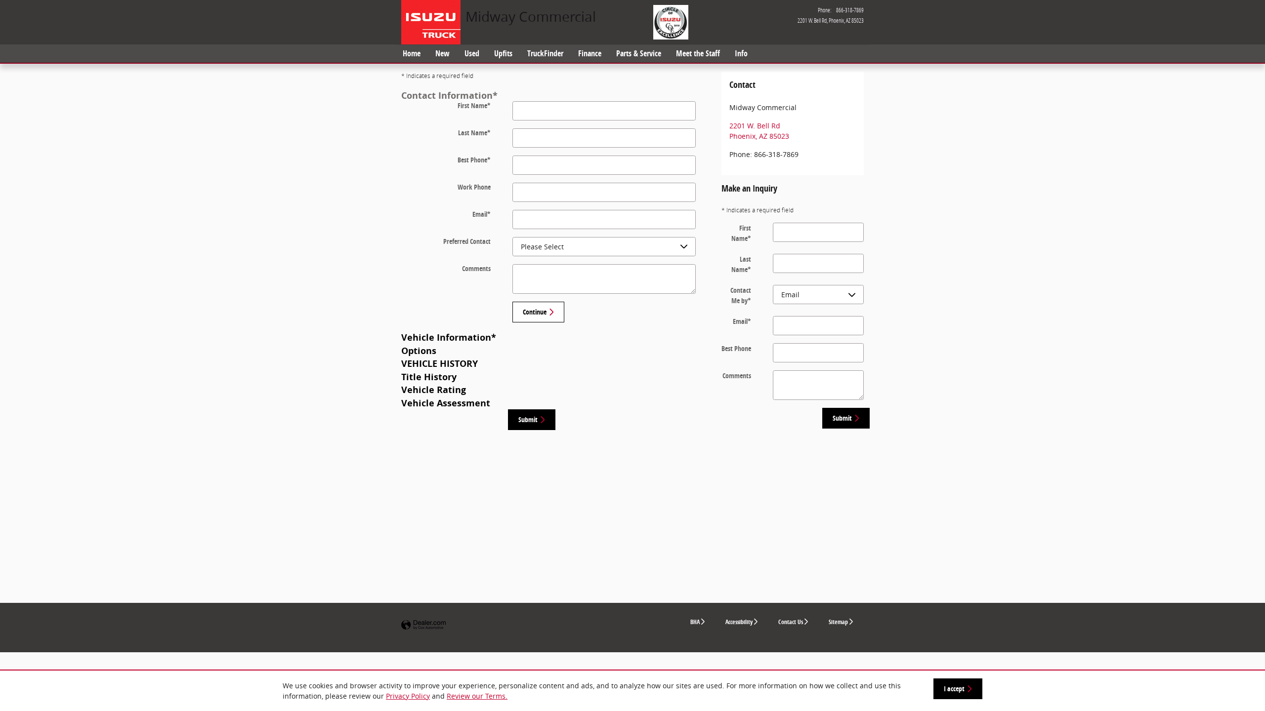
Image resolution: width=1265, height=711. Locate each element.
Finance (589, 53)
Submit (528, 419)
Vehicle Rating (433, 389)
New (442, 53)
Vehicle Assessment (445, 403)
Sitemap (838, 622)
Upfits (503, 53)
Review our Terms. (477, 696)
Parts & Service (638, 53)
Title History (429, 377)
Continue (535, 311)
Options (418, 350)
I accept (954, 688)
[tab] (555, 95)
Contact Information (449, 95)
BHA (695, 622)
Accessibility (739, 622)
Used (471, 53)
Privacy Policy (408, 696)
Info (741, 53)
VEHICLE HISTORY (439, 363)
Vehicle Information (448, 337)
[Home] (433, 22)
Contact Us (790, 622)
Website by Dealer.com (423, 625)
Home (412, 53)
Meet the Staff (698, 53)
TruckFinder (545, 53)
